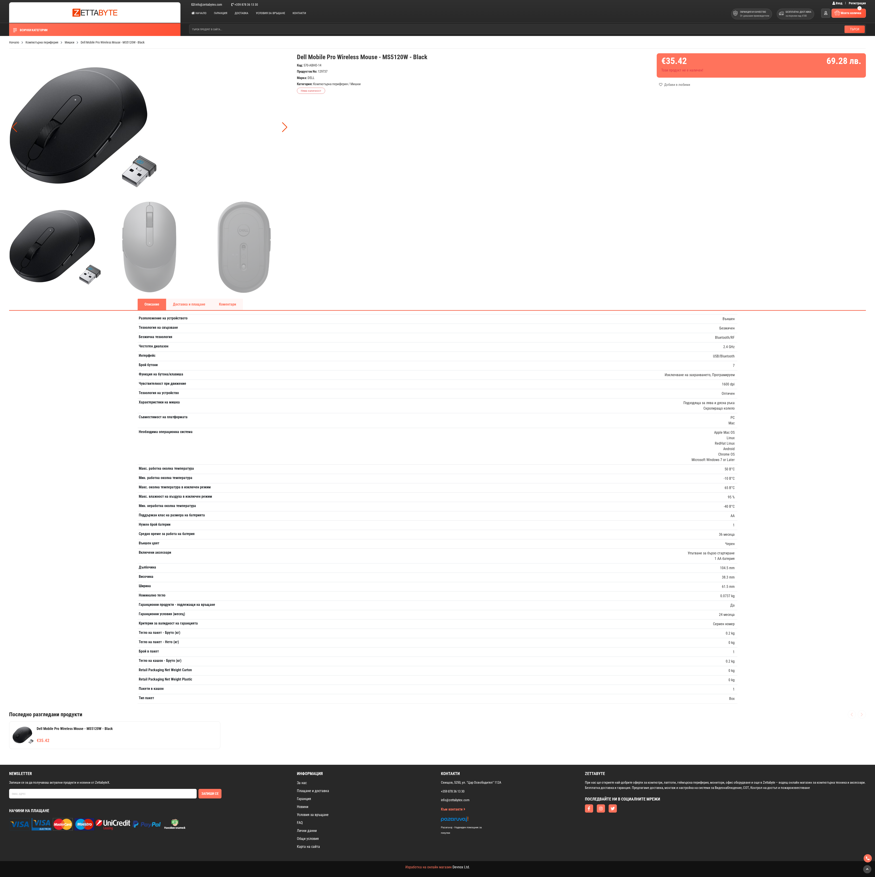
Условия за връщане (270, 13)
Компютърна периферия (330, 84)
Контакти (299, 13)
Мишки (355, 84)
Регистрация (857, 3)
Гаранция (220, 13)
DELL (311, 78)
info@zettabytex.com (208, 4)
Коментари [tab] (227, 304)
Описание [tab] (151, 304)
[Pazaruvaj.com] (466, 820)
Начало (200, 13)
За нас (302, 783)
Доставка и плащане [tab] (189, 304)
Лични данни (307, 831)
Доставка (241, 13)
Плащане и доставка (313, 791)
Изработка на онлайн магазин (428, 867)
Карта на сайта (308, 846)
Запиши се (210, 794)
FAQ (300, 823)
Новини (302, 807)
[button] (285, 127)
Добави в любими (677, 85)
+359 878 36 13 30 (246, 4)
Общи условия (308, 838)
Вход (839, 3)
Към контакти (452, 809)
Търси (854, 29)
